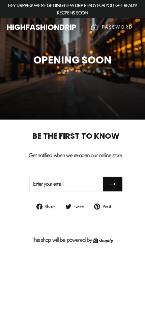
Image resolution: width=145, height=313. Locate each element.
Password (117, 27)
